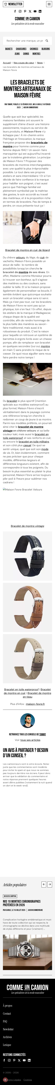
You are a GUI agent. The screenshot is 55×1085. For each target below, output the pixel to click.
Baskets (8, 48)
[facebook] (15, 11)
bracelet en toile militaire (34, 441)
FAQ (5, 1021)
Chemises (34, 48)
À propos (7, 1006)
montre (23, 272)
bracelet (12, 401)
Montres (36, 53)
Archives (7, 1037)
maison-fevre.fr (35, 704)
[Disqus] (27, 833)
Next (49, 884)
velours (20, 257)
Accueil (7, 62)
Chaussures (21, 48)
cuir (42, 257)
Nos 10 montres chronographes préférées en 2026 (21, 903)
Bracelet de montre (27, 526)
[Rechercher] (47, 40)
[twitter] (30, 11)
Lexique (7, 1045)
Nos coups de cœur (24, 62)
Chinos (26, 53)
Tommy (42, 734)
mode (44, 449)
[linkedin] (40, 11)
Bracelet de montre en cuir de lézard (27, 250)
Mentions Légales (12, 1079)
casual (27, 445)
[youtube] (35, 11)
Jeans (17, 53)
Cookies (27, 1079)
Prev (44, 884)
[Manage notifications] (5, 1079)
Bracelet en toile (21, 689)
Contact (7, 1014)
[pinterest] (25, 11)
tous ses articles (30, 740)
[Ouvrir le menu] (49, 4)
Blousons (46, 48)
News (40, 62)
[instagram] (20, 11)
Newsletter (15, 4)
